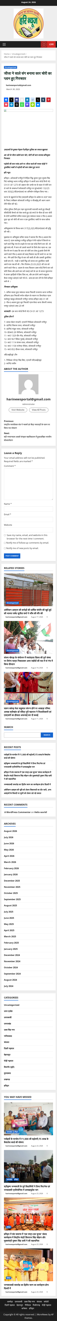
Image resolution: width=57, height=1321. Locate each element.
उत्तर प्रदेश (8, 1011)
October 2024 (11, 967)
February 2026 (11, 868)
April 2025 (9, 930)
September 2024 (12, 973)
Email (7, 514)
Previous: (27, 424)
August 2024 (10, 979)
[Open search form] (37, 44)
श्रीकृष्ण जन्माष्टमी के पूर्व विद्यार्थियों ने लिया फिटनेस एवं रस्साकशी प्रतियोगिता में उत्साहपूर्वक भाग (27, 1188)
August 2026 (10, 831)
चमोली (46, 1301)
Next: (27, 436)
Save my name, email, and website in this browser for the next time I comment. (27, 537)
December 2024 (12, 955)
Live (51, 44)
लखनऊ (7, 1079)
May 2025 (9, 924)
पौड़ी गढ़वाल (8, 1060)
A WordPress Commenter (17, 812)
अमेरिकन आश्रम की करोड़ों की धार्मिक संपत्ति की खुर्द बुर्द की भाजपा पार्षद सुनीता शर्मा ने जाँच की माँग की (27, 611)
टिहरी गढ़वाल (9, 1048)
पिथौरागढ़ (36, 1305)
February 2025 (11, 942)
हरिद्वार (6, 1085)
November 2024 (12, 961)
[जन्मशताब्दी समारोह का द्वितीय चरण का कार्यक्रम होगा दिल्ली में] (28, 1264)
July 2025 (8, 911)
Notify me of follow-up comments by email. (27, 542)
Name (8, 503)
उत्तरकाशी (8, 1017)
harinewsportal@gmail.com (18, 85)
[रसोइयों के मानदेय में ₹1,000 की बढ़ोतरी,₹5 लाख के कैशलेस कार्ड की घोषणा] (28, 1118)
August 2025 (10, 905)
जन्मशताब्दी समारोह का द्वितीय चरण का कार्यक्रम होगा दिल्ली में (27, 784)
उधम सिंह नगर (9, 1029)
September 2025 (12, 899)
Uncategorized (10, 67)
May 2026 (9, 849)
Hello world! (40, 812)
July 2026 (8, 837)
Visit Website (18, 409)
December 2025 (12, 880)
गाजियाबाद (8, 1036)
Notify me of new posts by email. (22, 548)
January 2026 (11, 874)
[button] (4, 44)
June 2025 (9, 918)
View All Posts (39, 409)
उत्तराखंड (7, 1023)
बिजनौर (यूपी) (9, 1067)
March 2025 (10, 936)
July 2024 (8, 986)
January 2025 (11, 949)
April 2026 (9, 855)
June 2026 (9, 843)
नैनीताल (28, 1305)
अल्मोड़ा (10, 1301)
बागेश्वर (24, 1308)
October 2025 (11, 893)
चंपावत (6, 1042)
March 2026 (10, 862)
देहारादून (7, 1054)
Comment (10, 466)
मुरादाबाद (7, 1073)
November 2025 (12, 887)
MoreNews (42, 1314)
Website (8, 524)
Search (8, 727)
